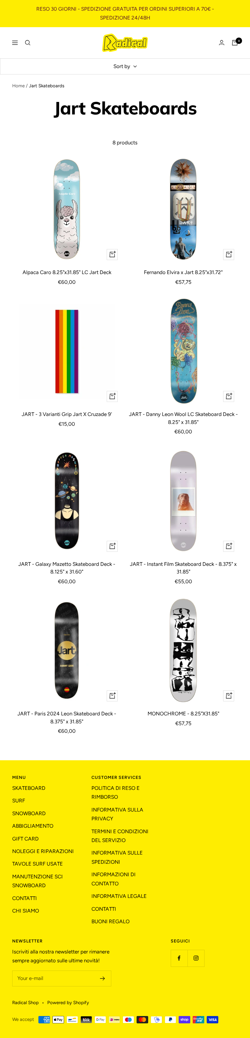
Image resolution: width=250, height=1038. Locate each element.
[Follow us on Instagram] (196, 958)
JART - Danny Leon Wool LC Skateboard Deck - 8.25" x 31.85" (183, 418)
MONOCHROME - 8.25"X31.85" (183, 714)
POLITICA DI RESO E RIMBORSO (115, 792)
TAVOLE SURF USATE (37, 864)
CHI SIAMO (25, 911)
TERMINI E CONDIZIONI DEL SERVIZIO (119, 835)
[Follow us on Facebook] (179, 958)
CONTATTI (24, 898)
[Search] (27, 42)
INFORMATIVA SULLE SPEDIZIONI (117, 857)
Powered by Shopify (68, 1002)
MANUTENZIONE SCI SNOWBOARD (37, 880)
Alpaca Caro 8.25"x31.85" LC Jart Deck (67, 272)
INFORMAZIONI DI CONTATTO (113, 878)
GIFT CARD (25, 839)
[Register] (102, 978)
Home (18, 86)
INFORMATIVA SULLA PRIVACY (117, 814)
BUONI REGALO (110, 921)
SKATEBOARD (28, 788)
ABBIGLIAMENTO (32, 826)
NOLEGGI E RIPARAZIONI (43, 851)
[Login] (221, 42)
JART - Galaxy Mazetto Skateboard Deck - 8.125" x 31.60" (66, 568)
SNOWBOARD (29, 813)
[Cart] (235, 42)
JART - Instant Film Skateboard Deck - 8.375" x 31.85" (183, 568)
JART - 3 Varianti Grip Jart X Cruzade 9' (67, 414)
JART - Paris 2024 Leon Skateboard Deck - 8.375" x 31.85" (66, 718)
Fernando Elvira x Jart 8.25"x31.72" (183, 272)
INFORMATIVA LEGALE (119, 896)
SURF (18, 800)
